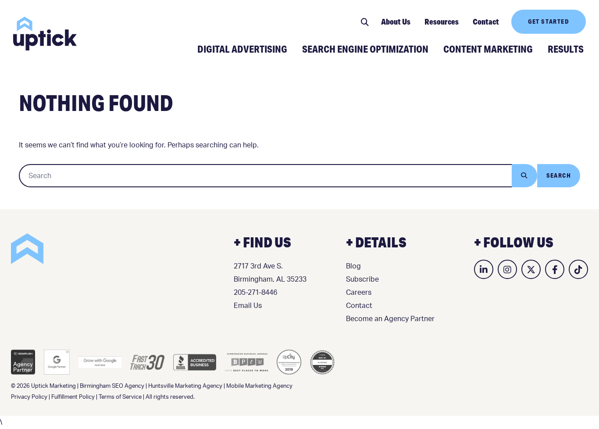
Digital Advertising (242, 49)
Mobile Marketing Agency (259, 386)
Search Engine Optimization (365, 49)
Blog (353, 266)
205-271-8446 (255, 292)
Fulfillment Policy (73, 397)
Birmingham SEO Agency (112, 386)
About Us (395, 21)
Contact (486, 21)
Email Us (248, 305)
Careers (358, 292)
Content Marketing (488, 49)
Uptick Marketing (45, 33)
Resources (441, 21)
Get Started (548, 21)
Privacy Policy (29, 397)
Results (566, 49)
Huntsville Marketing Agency (185, 386)
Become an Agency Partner (390, 318)
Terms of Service (120, 397)
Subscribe (362, 279)
